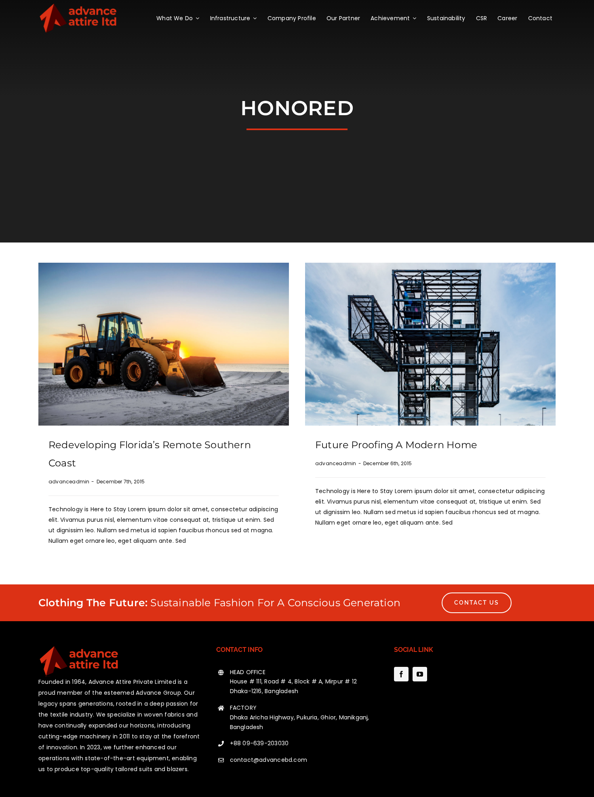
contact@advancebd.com (268, 760)
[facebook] (401, 674)
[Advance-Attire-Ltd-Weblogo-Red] (78, 6)
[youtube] (420, 674)
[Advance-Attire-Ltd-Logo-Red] (78, 648)
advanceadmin (69, 481)
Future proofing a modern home (396, 445)
